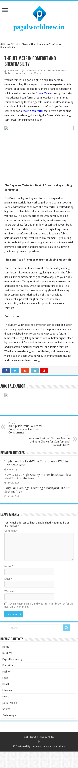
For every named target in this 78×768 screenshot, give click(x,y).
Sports (6, 709)
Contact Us (30, 736)
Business (7, 652)
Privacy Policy (46, 736)
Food (5, 677)
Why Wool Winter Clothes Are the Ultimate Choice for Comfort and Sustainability (49, 440)
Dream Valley (43, 93)
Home (6, 44)
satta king (59, 746)
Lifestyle (7, 690)
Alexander (13, 70)
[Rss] (39, 741)
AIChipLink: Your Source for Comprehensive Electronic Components (25, 428)
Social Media (9, 702)
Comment (11, 530)
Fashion (6, 671)
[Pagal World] (39, 18)
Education (8, 665)
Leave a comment (17, 73)
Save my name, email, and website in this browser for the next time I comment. (38, 605)
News (5, 696)
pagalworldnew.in (41, 746)
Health (6, 684)
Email (8, 578)
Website (9, 591)
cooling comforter (32, 110)
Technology (9, 715)
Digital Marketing (12, 659)
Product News (20, 44)
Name (8, 566)
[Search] (66, 627)
